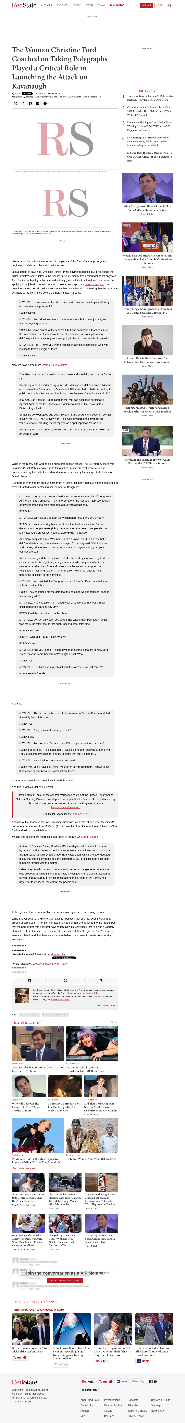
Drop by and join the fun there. (50, 963)
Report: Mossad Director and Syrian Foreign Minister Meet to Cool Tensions (147, 410)
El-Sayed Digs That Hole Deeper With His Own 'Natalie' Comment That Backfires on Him (62, 1240)
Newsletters (158, 1410)
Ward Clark (147, 267)
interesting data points (54, 365)
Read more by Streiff (105, 1005)
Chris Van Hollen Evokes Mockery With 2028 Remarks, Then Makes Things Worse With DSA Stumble (65, 1199)
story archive (58, 954)
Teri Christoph (91, 1208)
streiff (18, 93)
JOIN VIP (146, 5)
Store (89, 5)
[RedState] (24, 5)
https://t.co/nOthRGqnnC (65, 807)
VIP (83, 1416)
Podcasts (63, 5)
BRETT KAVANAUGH (29, 1015)
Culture (108, 1410)
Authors (46, 5)
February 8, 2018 (81, 814)
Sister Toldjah (91, 1246)
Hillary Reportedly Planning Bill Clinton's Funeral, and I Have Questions (152, 1351)
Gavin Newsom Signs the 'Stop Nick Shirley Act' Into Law (30, 1349)
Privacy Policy (136, 1416)
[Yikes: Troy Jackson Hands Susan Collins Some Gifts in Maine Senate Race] (101, 1223)
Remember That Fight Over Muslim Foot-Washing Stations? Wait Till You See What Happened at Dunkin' (100, 1199)
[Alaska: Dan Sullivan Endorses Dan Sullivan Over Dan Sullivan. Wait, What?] (147, 339)
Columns (109, 1416)
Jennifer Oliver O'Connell (23, 1205)
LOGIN (159, 5)
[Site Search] (169, 5)
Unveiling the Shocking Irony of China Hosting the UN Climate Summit (147, 461)
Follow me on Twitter (60, 999)
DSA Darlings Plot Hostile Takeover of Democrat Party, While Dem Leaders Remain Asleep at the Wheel (27, 1240)
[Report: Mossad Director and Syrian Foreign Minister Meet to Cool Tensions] (147, 389)
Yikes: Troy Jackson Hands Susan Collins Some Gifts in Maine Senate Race (100, 1239)
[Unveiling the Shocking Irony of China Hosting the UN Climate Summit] (147, 441)
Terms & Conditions (139, 1410)
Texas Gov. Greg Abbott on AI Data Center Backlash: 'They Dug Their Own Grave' (28, 1198)
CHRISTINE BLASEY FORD (55, 1015)
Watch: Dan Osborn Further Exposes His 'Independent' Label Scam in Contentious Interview (147, 259)
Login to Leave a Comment (65, 1280)
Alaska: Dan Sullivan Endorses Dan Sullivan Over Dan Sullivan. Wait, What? (147, 360)
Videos (77, 5)
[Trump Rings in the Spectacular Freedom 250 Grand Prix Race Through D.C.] (147, 290)
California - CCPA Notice (162, 1400)
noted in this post (94, 284)
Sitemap (156, 1405)
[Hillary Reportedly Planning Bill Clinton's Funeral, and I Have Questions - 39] (154, 1329)
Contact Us (87, 1405)
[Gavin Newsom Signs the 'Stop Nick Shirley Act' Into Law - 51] (31, 1329)
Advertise (133, 1405)
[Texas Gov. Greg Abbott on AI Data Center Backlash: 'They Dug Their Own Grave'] (28, 1182)
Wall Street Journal (88, 836)
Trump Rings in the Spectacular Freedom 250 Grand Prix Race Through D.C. (147, 311)
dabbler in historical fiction (87, 993)
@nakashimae (82, 799)
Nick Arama (54, 1208)
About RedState (90, 1400)
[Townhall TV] (117, 5)
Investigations (112, 1400)
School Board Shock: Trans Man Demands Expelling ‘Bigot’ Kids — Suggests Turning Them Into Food (71, 1353)
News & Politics (113, 1405)
